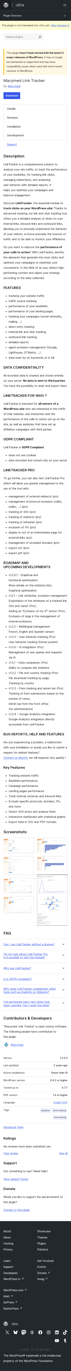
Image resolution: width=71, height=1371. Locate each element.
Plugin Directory (12, 15)
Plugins (41, 1243)
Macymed (14, 86)
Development (15, 135)
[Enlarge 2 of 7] (29, 860)
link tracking (60, 1117)
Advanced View (13, 1127)
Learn (7, 1260)
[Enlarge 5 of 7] (63, 842)
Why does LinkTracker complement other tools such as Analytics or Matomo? (29, 990)
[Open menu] (65, 5)
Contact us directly (15, 757)
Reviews (12, 117)
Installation (14, 126)
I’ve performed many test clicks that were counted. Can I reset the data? (26, 1003)
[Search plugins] (40, 36)
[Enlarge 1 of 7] (29, 842)
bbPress (10, 1302)
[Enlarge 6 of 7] (63, 860)
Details (11, 108)
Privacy (8, 1249)
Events (41, 1266)
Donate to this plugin (16, 1210)
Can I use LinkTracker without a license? (28, 944)
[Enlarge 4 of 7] (29, 900)
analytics (45, 1110)
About (7, 1231)
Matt (8, 1296)
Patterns (42, 1249)
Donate (43, 1273)
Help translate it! (60, 25)
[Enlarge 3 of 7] (29, 882)
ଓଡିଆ (15, 1324)
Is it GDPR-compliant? (17, 979)
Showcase (43, 1231)
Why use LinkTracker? (17, 968)
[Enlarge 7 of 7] (63, 879)
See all (63, 1153)
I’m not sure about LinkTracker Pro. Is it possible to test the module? (25, 956)
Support (12, 144)
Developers (10, 1273)
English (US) (61, 1102)
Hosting (8, 1243)
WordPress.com (15, 1290)
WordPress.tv (13, 1279)
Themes (42, 1237)
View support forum (15, 1179)
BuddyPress (12, 1308)
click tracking (59, 1110)
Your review (10, 1153)
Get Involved (45, 1260)
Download (12, 95)
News (7, 1237)
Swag (42, 1279)
